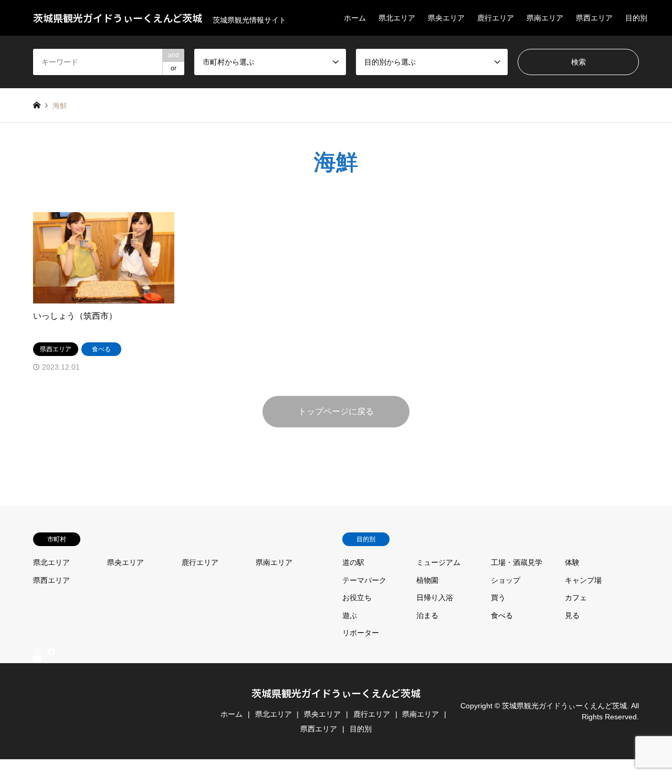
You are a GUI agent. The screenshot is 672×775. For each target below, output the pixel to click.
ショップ (505, 580)
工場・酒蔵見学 (516, 562)
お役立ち (357, 597)
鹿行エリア (495, 18)
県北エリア (397, 18)
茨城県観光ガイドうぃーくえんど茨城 (336, 693)
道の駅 (353, 562)
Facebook (50, 651)
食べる (502, 615)
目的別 (636, 18)
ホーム (355, 18)
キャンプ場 (583, 580)
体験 (572, 562)
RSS (36, 770)
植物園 (427, 580)
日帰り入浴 (434, 597)
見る (572, 615)
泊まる (427, 615)
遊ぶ (349, 615)
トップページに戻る (336, 411)
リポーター (360, 633)
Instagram (36, 651)
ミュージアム (438, 562)
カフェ (576, 597)
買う (498, 597)
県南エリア (545, 18)
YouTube (36, 762)
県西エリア (594, 18)
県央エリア (446, 18)
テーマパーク (364, 580)
